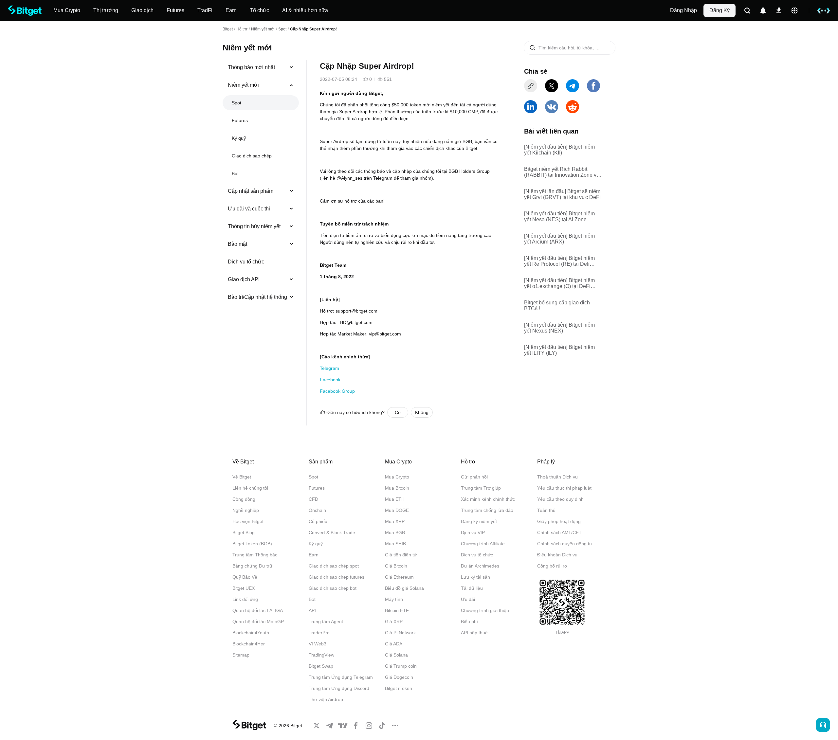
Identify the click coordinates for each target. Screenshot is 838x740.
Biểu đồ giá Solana (404, 588)
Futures (240, 120)
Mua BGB (395, 532)
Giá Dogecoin (399, 677)
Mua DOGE (397, 510)
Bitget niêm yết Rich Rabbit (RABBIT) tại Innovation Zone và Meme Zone (561, 172)
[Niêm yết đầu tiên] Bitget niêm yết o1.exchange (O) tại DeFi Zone (559, 283)
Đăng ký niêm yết (479, 521)
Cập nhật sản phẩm (250, 191)
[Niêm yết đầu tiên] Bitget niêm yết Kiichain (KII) (559, 149)
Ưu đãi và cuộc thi (249, 208)
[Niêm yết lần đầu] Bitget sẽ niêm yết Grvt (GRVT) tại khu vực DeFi (562, 194)
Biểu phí (469, 621)
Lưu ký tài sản (475, 577)
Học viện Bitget (248, 521)
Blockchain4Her (248, 643)
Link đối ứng (245, 599)
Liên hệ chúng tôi (250, 488)
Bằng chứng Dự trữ (252, 566)
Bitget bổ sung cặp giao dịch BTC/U (557, 305)
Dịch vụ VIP (473, 532)
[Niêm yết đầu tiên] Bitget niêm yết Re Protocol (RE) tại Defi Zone (559, 261)
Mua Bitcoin (397, 488)
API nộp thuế (474, 632)
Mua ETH (395, 499)
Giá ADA (393, 643)
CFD (313, 499)
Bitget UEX (243, 588)
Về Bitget (241, 476)
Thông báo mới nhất (251, 67)
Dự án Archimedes (480, 566)
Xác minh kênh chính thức (488, 499)
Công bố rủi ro (552, 566)
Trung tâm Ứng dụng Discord (339, 688)
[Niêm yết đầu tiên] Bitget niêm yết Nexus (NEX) (559, 328)
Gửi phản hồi (474, 476)
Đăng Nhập (683, 10)
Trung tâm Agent (326, 621)
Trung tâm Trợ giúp (481, 488)
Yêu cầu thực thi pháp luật (564, 488)
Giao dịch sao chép (252, 155)
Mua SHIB (395, 543)
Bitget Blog (243, 532)
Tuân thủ (546, 510)
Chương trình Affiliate (483, 543)
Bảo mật (237, 244)
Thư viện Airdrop (326, 699)
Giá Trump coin (401, 666)
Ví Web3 (317, 643)
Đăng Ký (719, 10)
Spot (282, 29)
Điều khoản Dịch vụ (557, 554)
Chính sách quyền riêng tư (564, 543)
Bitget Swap (321, 666)
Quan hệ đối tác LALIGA (257, 610)
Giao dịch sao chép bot (332, 588)
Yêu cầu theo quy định (560, 499)
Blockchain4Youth (250, 632)
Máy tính (394, 599)
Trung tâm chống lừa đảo (487, 510)
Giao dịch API (244, 279)
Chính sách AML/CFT (559, 532)
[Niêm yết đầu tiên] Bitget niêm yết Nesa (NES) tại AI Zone (559, 216)
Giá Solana (396, 655)
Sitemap (240, 655)
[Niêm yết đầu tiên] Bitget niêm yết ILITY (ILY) (559, 350)
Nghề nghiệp (245, 510)
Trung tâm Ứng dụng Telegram (341, 677)
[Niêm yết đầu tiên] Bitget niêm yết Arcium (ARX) (559, 238)
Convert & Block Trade (332, 532)
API (312, 610)
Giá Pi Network (400, 632)
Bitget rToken (398, 688)
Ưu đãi (468, 599)
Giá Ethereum (399, 577)
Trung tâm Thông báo (255, 554)
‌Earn (314, 554)
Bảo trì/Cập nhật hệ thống (257, 297)
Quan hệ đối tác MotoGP (258, 621)
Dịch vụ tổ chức (246, 261)
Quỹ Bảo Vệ (244, 577)
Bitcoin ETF (397, 610)
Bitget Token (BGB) (252, 543)
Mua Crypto (397, 476)
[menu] (261, 183)
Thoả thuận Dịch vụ (557, 476)
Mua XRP (395, 521)
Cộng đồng (243, 499)
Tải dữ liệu (472, 588)
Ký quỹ (239, 138)
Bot (235, 173)
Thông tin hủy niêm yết (254, 226)
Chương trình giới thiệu (485, 610)
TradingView (321, 655)
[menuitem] (261, 67)
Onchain (317, 510)
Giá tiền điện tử (401, 554)
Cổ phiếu (318, 521)
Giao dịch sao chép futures (336, 577)
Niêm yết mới (263, 29)
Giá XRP (394, 621)
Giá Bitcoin (396, 566)
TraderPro (319, 632)
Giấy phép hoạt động (559, 521)
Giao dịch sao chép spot (334, 566)
